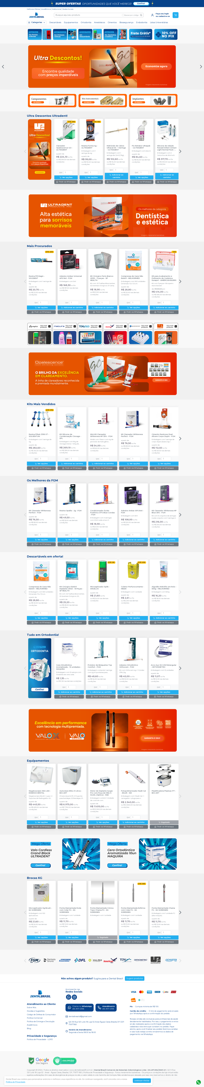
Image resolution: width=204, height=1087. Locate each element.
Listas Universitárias (159, 22)
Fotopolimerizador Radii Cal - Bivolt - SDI (133, 792)
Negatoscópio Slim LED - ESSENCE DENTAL (40, 792)
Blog (29, 1028)
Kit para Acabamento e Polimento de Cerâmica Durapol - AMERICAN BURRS (164, 278)
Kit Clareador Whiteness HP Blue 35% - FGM (164, 512)
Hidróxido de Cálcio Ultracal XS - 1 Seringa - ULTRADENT (116, 148)
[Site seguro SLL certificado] (39, 1061)
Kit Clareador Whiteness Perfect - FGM (132, 435)
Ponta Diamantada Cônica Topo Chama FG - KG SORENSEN (101, 910)
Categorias (36, 22)
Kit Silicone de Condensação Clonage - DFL (70, 436)
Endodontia (141, 22)
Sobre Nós (31, 1008)
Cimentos (112, 22)
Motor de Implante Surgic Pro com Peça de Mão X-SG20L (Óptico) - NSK (101, 793)
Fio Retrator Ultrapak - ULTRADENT (141, 147)
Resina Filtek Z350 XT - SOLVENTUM (39, 435)
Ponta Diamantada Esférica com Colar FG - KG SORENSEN (133, 910)
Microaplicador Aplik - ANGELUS (100, 588)
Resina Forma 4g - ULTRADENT (89, 147)
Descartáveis (55, 22)
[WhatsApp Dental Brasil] (68, 997)
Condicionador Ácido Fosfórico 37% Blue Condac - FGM (102, 513)
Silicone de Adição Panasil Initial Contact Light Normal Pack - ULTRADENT (166, 148)
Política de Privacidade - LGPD (40, 1039)
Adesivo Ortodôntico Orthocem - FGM (128, 666)
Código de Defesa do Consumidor (41, 1015)
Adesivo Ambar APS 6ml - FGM (132, 512)
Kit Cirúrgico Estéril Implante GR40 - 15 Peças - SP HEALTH (71, 589)
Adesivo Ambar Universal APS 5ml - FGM (71, 277)
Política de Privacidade (15, 1082)
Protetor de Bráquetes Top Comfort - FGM (100, 666)
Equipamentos (71, 22)
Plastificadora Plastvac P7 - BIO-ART (164, 792)
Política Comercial (34, 1018)
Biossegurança (126, 22)
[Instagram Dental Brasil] (74, 997)
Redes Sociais (68, 9)
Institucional (56, 9)
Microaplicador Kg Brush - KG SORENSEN (40, 909)
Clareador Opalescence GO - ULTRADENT (64, 148)
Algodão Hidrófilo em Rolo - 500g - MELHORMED (164, 588)
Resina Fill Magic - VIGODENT (37, 277)
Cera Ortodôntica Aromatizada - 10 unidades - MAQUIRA (68, 667)
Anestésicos (99, 22)
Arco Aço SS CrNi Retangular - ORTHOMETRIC (163, 666)
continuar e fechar (141, 1081)
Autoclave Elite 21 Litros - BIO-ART (71, 792)
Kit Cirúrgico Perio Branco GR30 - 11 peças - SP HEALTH (101, 278)
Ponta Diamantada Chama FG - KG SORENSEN (163, 909)
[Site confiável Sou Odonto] (64, 1060)
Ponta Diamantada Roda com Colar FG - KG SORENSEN (70, 910)
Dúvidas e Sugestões (36, 1011)
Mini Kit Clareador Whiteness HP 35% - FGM (101, 435)
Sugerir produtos (134, 978)
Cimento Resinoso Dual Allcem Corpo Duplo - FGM (163, 435)
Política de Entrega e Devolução (41, 1021)
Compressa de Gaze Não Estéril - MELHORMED (132, 277)
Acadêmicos (46, 9)
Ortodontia (86, 22)
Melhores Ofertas (33, 9)
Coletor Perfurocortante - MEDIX (132, 588)
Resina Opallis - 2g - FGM (70, 511)
